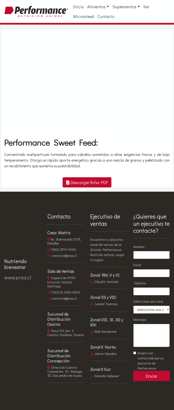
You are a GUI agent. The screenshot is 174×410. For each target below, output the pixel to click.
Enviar (151, 376)
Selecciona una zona (148, 301)
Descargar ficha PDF (89, 182)
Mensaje (139, 319)
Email (137, 265)
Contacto (105, 16)
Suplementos (124, 6)
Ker (146, 6)
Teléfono (139, 283)
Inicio (78, 6)
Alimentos (96, 6)
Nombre (139, 246)
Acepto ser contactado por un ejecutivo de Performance (151, 360)
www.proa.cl (17, 277)
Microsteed (83, 16)
